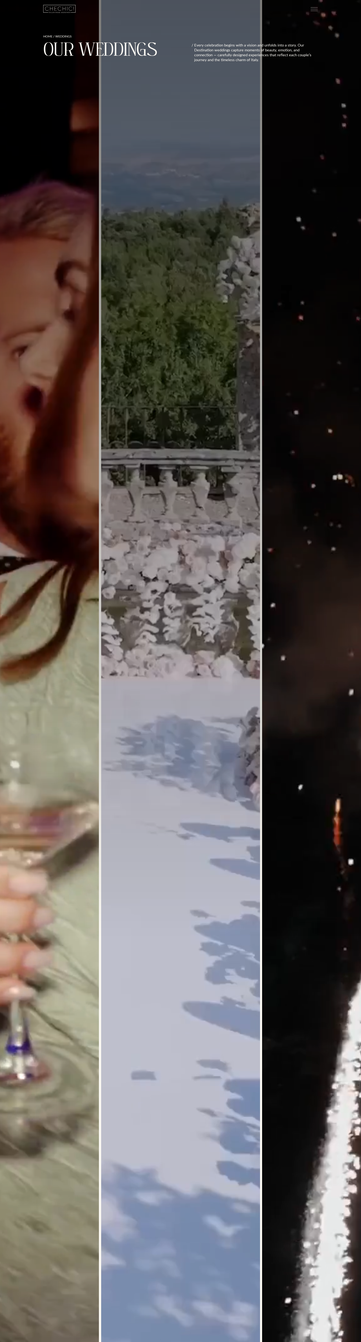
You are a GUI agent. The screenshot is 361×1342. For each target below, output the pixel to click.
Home (47, 36)
